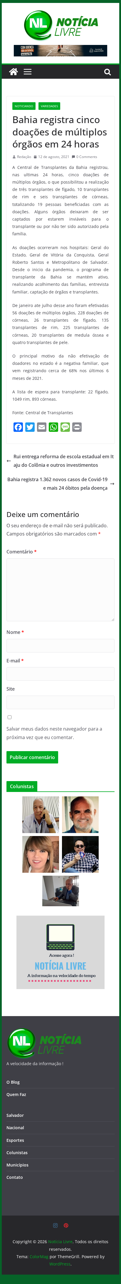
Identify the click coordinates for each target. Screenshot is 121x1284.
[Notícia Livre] (13, 72)
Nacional (15, 1127)
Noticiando (24, 106)
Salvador (15, 1115)
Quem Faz (16, 1094)
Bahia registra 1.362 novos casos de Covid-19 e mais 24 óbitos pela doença (57, 483)
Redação (24, 156)
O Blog (13, 1082)
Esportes (15, 1140)
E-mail (15, 660)
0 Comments (86, 156)
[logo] (43, 1031)
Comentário (21, 551)
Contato (14, 1177)
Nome (15, 632)
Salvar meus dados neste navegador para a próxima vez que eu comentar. (54, 733)
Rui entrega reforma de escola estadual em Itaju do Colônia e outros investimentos (64, 460)
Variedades (49, 106)
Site (10, 689)
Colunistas (17, 1152)
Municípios (17, 1165)
